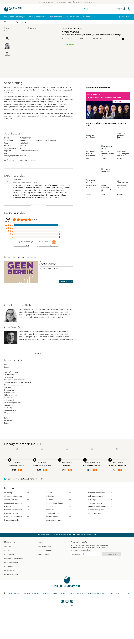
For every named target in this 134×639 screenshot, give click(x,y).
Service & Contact (114, 593)
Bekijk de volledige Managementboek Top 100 (25, 479)
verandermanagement (96, 510)
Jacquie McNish (67, 28)
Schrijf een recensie (23, 242)
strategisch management (97, 506)
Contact (7, 550)
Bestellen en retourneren (13, 558)
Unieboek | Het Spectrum (29, 151)
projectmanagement (95, 496)
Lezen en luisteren (11, 562)
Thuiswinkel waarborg (12, 593)
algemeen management (13, 496)
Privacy (54, 593)
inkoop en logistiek (11, 513)
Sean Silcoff (78, 28)
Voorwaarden (9, 554)
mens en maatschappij (54, 503)
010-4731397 (125, 17)
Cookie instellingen (77, 593)
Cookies (63, 593)
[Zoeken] (85, 9)
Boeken (11, 22)
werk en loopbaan (94, 513)
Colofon (45, 593)
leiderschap (50, 496)
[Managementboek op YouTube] (67, 601)
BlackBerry (52, 140)
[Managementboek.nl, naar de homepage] (13, 11)
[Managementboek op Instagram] (71, 601)
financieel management (13, 510)
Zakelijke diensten (44, 546)
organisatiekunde (52, 513)
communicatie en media (13, 503)
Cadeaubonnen (43, 554)
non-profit (49, 506)
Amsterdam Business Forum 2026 (104, 97)
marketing (50, 500)
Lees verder (17, 200)
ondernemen (24, 140)
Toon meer (38, 206)
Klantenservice (10, 542)
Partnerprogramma (11, 574)
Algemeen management (23, 22)
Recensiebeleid (9, 570)
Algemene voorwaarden (31, 593)
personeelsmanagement (55, 520)
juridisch (49, 493)
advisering (8, 493)
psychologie (92, 500)
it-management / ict (11, 520)
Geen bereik (35, 22)
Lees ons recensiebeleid (21, 246)
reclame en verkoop (95, 503)
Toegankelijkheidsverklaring (96, 593)
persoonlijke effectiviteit (96, 493)
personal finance (52, 517)
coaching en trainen (11, 500)
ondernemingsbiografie (38, 140)
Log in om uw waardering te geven (47, 246)
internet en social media (13, 517)
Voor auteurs (9, 566)
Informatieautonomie (124, 188)
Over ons (7, 546)
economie (7, 506)
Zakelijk (41, 542)
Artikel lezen (65, 281)
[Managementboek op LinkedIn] (62, 601)
